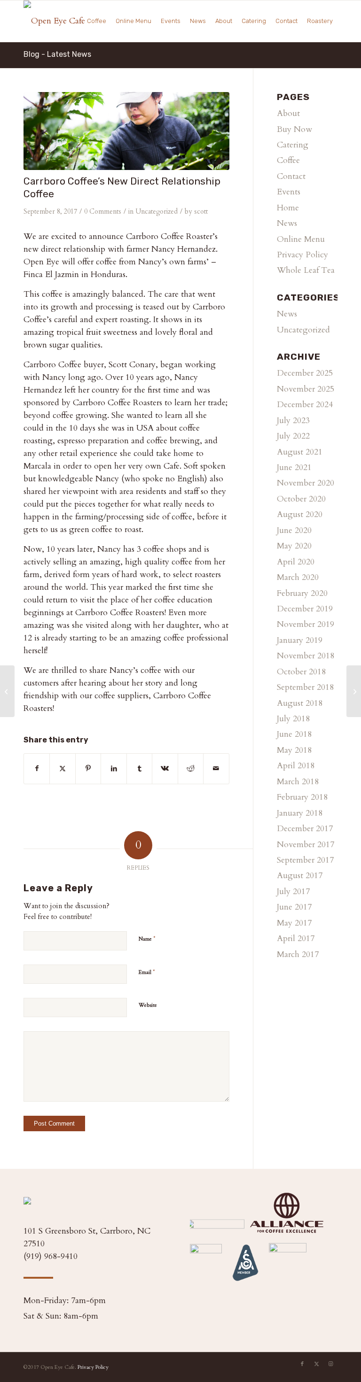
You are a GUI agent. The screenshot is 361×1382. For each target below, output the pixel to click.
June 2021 (294, 467)
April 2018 (295, 765)
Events (288, 191)
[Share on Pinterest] (88, 768)
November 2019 (305, 624)
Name (147, 938)
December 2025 (305, 373)
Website (148, 1005)
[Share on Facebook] (36, 768)
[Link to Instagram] (330, 1364)
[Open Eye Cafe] (54, 21)
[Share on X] (62, 768)
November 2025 (305, 389)
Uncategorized (156, 211)
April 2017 (295, 938)
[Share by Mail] (216, 768)
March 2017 (298, 954)
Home (288, 207)
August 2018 (299, 703)
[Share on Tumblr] (139, 768)
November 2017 (305, 844)
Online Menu (301, 239)
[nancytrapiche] (126, 131)
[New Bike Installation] (353, 691)
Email (147, 972)
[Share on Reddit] (190, 768)
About (288, 113)
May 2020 (294, 545)
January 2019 (299, 640)
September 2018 (305, 687)
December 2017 (305, 828)
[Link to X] (316, 1364)
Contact (291, 176)
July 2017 (293, 891)
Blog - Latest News (57, 54)
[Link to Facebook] (302, 1364)
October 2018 (301, 671)
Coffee (288, 160)
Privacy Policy (302, 254)
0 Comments (102, 211)
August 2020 (299, 514)
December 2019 (305, 608)
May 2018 (294, 750)
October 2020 (301, 499)
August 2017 (299, 875)
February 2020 (302, 593)
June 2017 (294, 907)
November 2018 (305, 655)
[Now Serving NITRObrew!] (7, 691)
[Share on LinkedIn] (113, 768)
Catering (292, 144)
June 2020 (294, 530)
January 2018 (299, 813)
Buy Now (294, 129)
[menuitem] (96, 21)
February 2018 (302, 797)
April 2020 (295, 561)
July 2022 (293, 436)
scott (201, 211)
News (287, 223)
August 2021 (299, 452)
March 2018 (298, 781)
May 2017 (294, 923)
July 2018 (293, 718)
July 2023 (293, 420)
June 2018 (294, 734)
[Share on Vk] (164, 768)
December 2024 (305, 404)
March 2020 (298, 577)
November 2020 (305, 483)
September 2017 (305, 860)
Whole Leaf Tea (306, 270)
